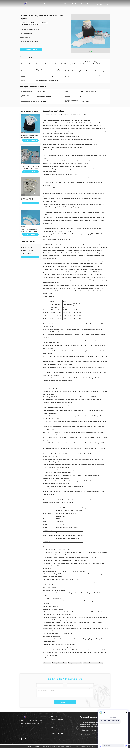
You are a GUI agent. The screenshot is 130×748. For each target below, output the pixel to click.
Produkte (57, 4)
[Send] (126, 745)
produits (30, 10)
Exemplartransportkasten (75, 663)
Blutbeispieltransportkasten (59, 663)
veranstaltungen (87, 4)
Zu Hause (47, 4)
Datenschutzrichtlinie (33, 746)
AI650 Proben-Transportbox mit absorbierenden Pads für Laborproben (29, 137)
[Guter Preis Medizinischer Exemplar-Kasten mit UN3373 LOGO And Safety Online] (30, 217)
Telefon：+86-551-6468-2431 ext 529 (32, 721)
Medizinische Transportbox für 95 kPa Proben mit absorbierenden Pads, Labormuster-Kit (30, 168)
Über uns (75, 4)
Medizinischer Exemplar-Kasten (42, 10)
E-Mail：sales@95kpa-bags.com (30, 723)
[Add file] (100, 745)
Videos (66, 4)
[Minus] (126, 712)
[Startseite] (26, 3)
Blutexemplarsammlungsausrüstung (93, 663)
